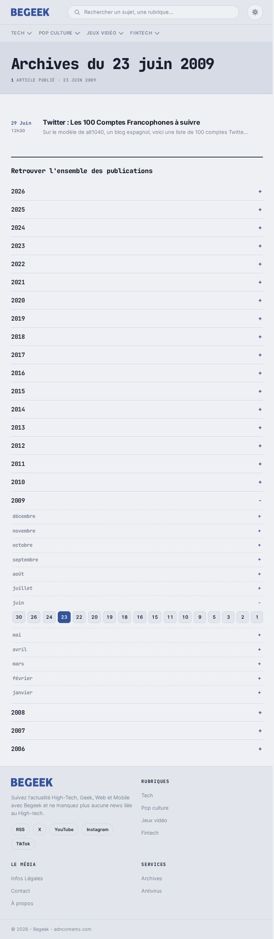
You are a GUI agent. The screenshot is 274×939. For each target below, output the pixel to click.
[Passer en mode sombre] (255, 12)
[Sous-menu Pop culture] (77, 33)
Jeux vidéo (102, 33)
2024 (18, 228)
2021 (18, 282)
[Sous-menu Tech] (29, 33)
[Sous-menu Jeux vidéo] (121, 33)
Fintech (141, 33)
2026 (18, 191)
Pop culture (56, 33)
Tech (18, 33)
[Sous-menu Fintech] (157, 33)
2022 (18, 264)
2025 (18, 209)
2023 (18, 246)
